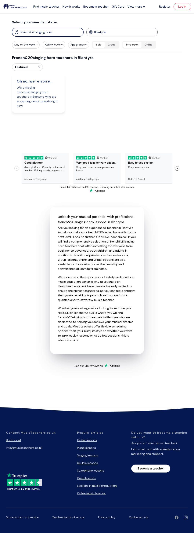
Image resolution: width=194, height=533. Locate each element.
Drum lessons (86, 478)
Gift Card (118, 7)
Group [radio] (112, 44)
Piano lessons (86, 448)
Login (182, 7)
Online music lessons (91, 493)
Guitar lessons (87, 440)
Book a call (13, 440)
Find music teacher (46, 7)
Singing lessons (87, 455)
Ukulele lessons (87, 463)
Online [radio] (148, 44)
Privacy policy (106, 517)
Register (165, 7)
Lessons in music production (97, 486)
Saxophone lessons (90, 471)
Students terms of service (22, 517)
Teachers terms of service (68, 517)
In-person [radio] (132, 44)
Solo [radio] (99, 44)
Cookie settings (139, 517)
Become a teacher (96, 7)
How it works (71, 7)
